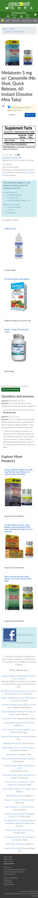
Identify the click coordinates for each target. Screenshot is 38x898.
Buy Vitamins (8, 880)
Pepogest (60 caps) (13, 754)
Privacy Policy (8, 861)
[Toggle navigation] (31, 8)
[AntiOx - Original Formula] (19, 351)
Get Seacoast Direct (19, 13)
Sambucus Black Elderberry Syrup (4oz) (15, 737)
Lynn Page (9, 155)
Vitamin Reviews (9, 884)
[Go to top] (2, 21)
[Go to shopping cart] (19, 8)
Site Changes (8, 882)
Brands (12, 29)
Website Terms (8, 859)
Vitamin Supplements (10, 878)
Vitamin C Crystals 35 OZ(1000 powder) (19, 800)
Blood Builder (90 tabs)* (15, 796)
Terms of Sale (8, 857)
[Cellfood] (19, 250)
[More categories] (35, 15)
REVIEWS (15, 21)
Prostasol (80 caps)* (9, 719)
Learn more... (17, 110)
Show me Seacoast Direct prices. (18, 109)
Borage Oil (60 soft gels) (13, 848)
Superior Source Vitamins (14, 32)
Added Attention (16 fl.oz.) (12, 743)
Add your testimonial (11, 389)
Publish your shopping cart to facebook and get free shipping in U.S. (18, 640)
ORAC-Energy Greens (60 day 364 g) (19, 830)
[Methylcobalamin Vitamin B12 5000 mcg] (19, 493)
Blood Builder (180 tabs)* (15, 844)
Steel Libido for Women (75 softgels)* (17, 789)
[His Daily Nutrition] (19, 300)
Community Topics (10, 874)
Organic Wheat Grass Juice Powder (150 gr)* (19, 748)
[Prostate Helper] (19, 546)
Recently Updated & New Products (15, 869)
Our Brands (7, 867)
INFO (8, 21)
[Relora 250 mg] (19, 599)
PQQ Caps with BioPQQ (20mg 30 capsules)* (19, 759)
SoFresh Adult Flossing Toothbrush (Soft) (19, 723)
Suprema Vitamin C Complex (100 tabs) (19, 807)
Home (5, 29)
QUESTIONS (26, 21)
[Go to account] (25, 8)
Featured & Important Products (14, 872)
